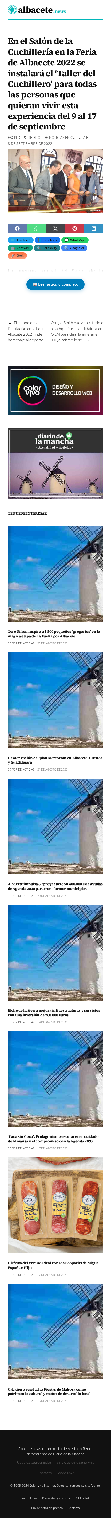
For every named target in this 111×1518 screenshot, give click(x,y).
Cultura (77, 137)
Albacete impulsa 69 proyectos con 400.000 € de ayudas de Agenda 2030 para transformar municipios (55, 886)
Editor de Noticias (47, 137)
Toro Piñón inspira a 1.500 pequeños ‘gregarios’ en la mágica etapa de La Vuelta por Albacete (54, 634)
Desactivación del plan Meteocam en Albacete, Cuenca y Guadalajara (55, 760)
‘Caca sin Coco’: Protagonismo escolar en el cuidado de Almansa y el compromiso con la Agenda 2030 (53, 1139)
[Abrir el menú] (100, 10)
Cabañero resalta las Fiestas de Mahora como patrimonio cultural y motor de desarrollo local (49, 1392)
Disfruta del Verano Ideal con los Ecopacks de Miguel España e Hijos (54, 1265)
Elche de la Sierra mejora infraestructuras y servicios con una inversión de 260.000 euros (54, 1013)
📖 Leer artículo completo (55, 284)
